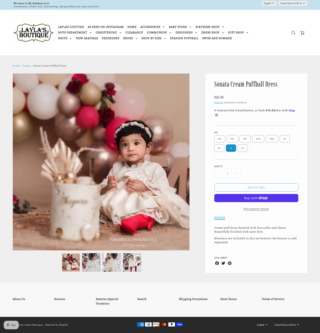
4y (231, 147)
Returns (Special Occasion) (107, 301)
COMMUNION (157, 33)
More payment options (256, 208)
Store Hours (228, 299)
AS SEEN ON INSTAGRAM (106, 27)
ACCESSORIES (150, 27)
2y (284, 138)
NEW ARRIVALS (87, 38)
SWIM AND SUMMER (217, 38)
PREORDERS (110, 38)
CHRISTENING (106, 33)
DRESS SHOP (210, 33)
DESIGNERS (184, 33)
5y (242, 147)
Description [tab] (219, 217)
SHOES (128, 38)
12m (258, 138)
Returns (59, 299)
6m (232, 138)
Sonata (27, 65)
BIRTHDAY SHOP (208, 27)
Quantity (218, 166)
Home (16, 65)
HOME (132, 27)
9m (245, 138)
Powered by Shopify (56, 324)
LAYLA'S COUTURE (71, 27)
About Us (19, 299)
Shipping (219, 102)
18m (272, 138)
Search (142, 299)
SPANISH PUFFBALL (184, 38)
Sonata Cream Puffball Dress (50, 65)
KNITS (62, 38)
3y (219, 147)
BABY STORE (178, 27)
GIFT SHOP (236, 33)
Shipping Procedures (193, 299)
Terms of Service (273, 299)
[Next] (192, 162)
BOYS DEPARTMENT (72, 33)
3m (219, 138)
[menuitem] (71, 27)
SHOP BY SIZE (151, 38)
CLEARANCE (134, 33)
